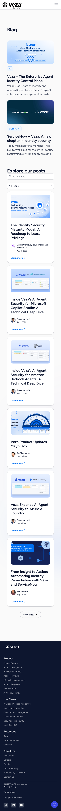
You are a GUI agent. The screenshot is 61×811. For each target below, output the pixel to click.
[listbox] (30, 186)
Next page (28, 614)
